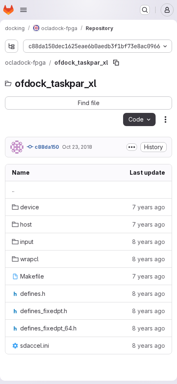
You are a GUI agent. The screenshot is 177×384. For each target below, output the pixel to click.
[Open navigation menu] (23, 9)
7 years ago (148, 207)
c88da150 (46, 147)
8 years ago (148, 241)
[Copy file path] (116, 62)
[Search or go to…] (145, 10)
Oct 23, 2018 (77, 147)
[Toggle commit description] (131, 147)
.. (13, 189)
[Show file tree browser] (11, 46)
